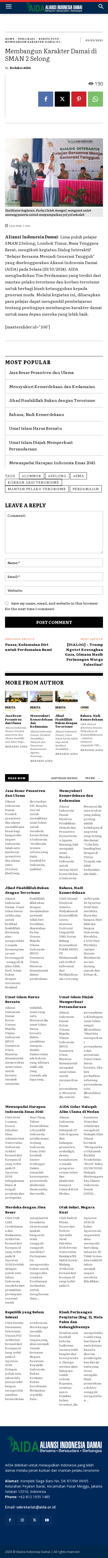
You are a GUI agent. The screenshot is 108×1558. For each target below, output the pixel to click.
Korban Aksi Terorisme (33, 482)
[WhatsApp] (95, 99)
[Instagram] (22, 1520)
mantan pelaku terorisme (37, 488)
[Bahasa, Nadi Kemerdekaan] (91, 696)
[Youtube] (47, 1520)
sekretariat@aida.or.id (36, 1507)
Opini (84, 707)
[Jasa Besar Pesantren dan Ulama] (16, 696)
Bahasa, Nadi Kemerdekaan (36, 414)
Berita (10, 707)
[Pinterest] (78, 99)
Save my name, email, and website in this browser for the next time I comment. (51, 606)
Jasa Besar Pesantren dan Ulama (41, 372)
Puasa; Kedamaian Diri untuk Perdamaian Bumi (28, 647)
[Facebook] (45, 99)
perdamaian (86, 488)
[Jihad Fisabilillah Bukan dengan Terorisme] (66, 696)
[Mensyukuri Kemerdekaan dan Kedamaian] (41, 696)
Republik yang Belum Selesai (24, 1314)
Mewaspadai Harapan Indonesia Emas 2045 (52, 462)
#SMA (78, 475)
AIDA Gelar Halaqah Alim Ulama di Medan (79, 1109)
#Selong (57, 475)
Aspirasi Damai (64, 778)
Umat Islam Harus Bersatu (35, 428)
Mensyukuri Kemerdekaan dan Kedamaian (52, 386)
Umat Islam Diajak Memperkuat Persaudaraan (76, 1001)
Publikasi (26, 38)
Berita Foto (49, 38)
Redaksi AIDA (20, 67)
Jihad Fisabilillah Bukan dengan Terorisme (52, 400)
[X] (62, 99)
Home (10, 38)
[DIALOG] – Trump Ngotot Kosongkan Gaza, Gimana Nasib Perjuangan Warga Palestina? (84, 654)
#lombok (31, 475)
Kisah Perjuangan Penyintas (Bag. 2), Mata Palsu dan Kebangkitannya (81, 1319)
